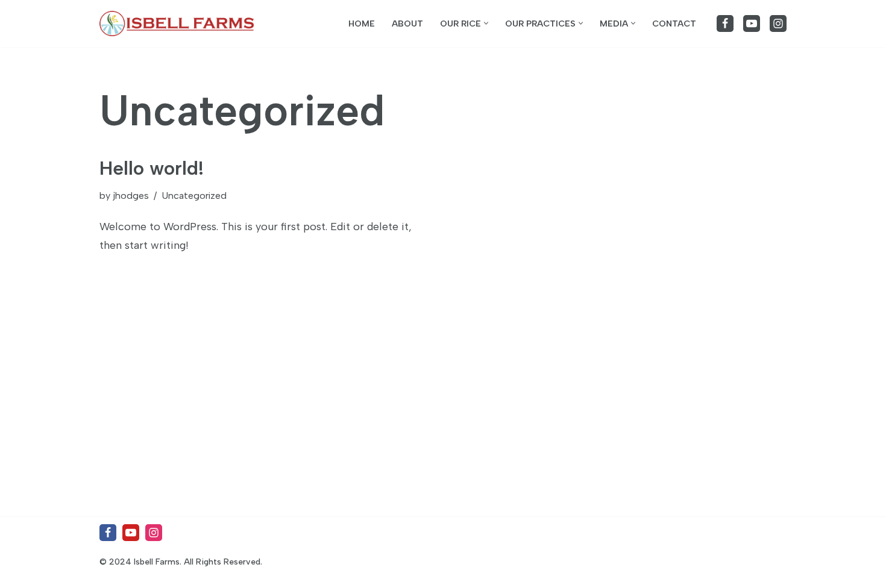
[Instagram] (778, 23)
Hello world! (151, 168)
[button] (486, 23)
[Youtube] (751, 23)
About (407, 23)
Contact (674, 23)
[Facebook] (725, 23)
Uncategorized (194, 195)
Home (361, 23)
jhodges (131, 195)
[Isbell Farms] (179, 23)
